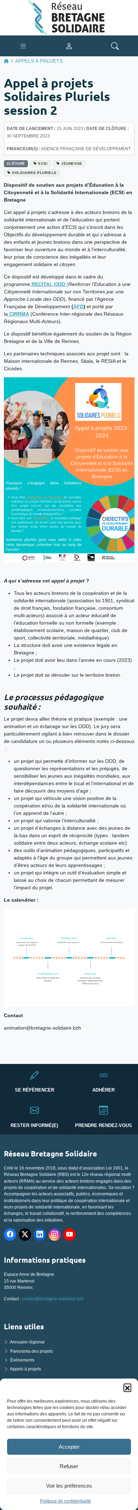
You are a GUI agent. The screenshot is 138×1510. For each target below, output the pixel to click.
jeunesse (71, 163)
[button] (127, 1387)
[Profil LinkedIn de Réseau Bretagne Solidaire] (40, 1234)
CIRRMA (18, 314)
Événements (22, 1360)
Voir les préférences (69, 1486)
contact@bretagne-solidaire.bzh (53, 1298)
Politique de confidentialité (65, 1501)
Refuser (69, 1466)
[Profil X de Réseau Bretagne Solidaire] (25, 1234)
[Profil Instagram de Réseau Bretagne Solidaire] (54, 1234)
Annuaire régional (27, 1342)
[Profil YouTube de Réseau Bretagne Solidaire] (69, 1234)
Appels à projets (39, 61)
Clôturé (16, 163)
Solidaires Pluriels (34, 173)
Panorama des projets (31, 1351)
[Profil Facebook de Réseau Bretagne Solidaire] (10, 1234)
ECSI (42, 163)
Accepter (69, 1447)
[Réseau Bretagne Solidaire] (69, 17)
